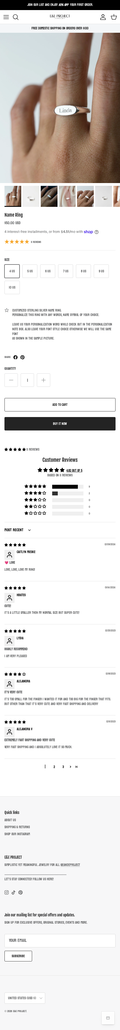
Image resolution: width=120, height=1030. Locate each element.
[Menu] (6, 17)
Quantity (10, 368)
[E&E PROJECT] (60, 17)
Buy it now (60, 424)
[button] (15, 449)
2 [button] (54, 767)
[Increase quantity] (43, 380)
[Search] (18, 17)
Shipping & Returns (17, 827)
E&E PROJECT (19, 1011)
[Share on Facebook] (15, 357)
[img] (15, 545)
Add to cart (60, 405)
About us (10, 820)
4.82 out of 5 (74, 470)
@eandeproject (70, 865)
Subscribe (18, 956)
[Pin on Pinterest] (22, 357)
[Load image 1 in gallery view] (60, 108)
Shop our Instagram (17, 834)
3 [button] (63, 767)
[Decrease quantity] (11, 380)
